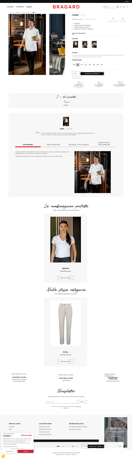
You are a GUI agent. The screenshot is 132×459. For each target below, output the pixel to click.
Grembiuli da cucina (45, 434)
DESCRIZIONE (28, 145)
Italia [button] (127, 1)
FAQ (10, 429)
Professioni (20, 7)
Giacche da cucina (44, 426)
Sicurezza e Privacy (75, 429)
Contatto (11, 426)
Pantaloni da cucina (45, 429)
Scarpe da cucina (44, 432)
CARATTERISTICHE (53, 145)
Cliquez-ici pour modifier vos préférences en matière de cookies (66, 452)
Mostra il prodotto (65, 278)
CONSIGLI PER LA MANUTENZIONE (104, 144)
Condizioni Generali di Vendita (78, 426)
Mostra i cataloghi (116, 436)
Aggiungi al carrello (96, 446)
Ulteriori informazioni (78, 33)
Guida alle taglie (77, 60)
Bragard (29, 7)
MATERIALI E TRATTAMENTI (79, 145)
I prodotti (10, 7)
